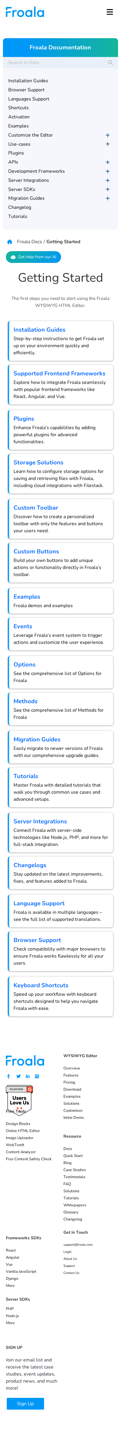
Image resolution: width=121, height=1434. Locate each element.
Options (25, 665)
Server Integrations (40, 821)
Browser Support (37, 940)
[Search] (110, 62)
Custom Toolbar (36, 508)
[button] (110, 11)
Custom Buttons (36, 551)
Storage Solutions (38, 462)
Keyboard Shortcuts (41, 985)
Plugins (24, 419)
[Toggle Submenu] (108, 135)
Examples (27, 597)
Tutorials (26, 776)
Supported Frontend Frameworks (59, 373)
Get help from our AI (37, 257)
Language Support (39, 903)
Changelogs (30, 865)
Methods (26, 701)
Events (23, 626)
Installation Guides (39, 330)
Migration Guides (37, 739)
